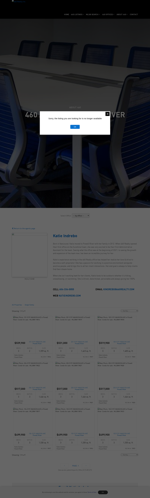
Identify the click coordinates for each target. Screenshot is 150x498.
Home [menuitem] (66, 14)
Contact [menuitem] (134, 14)
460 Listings (76, 14)
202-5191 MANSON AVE (121, 388)
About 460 (121, 14)
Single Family (29, 305)
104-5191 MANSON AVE (37, 434)
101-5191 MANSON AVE (37, 342)
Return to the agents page (24, 228)
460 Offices (107, 14)
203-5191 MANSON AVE (79, 388)
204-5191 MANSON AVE (37, 388)
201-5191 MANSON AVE (79, 342)
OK (103, 492)
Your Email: (18, 493)
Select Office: (66, 215)
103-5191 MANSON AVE (79, 434)
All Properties (17, 305)
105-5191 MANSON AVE (121, 342)
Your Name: (82, 493)
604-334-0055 (66, 289)
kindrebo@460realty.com (118, 289)
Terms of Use (92, 492)
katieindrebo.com (70, 295)
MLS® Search (92, 14)
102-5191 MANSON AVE (121, 434)
